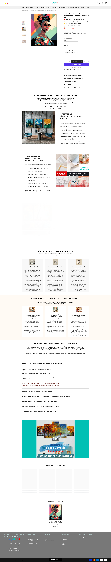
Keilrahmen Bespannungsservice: (70, 50)
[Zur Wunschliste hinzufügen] (85, 61)
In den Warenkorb (77, 61)
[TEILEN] (88, 61)
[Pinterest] (87, 537)
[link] (38, 127)
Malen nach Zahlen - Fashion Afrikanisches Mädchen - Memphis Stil (56, 522)
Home (23, 10)
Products (27, 10)
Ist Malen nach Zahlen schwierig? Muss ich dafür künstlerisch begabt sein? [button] (48, 396)
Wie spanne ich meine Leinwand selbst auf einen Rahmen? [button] (41, 406)
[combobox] (92, 3)
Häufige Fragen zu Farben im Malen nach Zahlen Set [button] (39, 411)
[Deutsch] (5, 3)
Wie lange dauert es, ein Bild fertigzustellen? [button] (37, 391)
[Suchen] (93, 3)
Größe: (65, 40)
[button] (55, 363)
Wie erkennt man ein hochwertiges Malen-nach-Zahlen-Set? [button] (42, 363)
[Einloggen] (100, 3)
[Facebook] (80, 537)
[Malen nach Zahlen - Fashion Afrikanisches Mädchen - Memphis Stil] (55, 512)
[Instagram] (83, 537)
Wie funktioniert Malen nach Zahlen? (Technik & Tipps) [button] (40, 401)
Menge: (65, 58)
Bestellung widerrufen (55, 559)
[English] (8, 3)
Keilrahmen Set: (66, 45)
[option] (43, 29)
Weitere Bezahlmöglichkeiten (77, 67)
